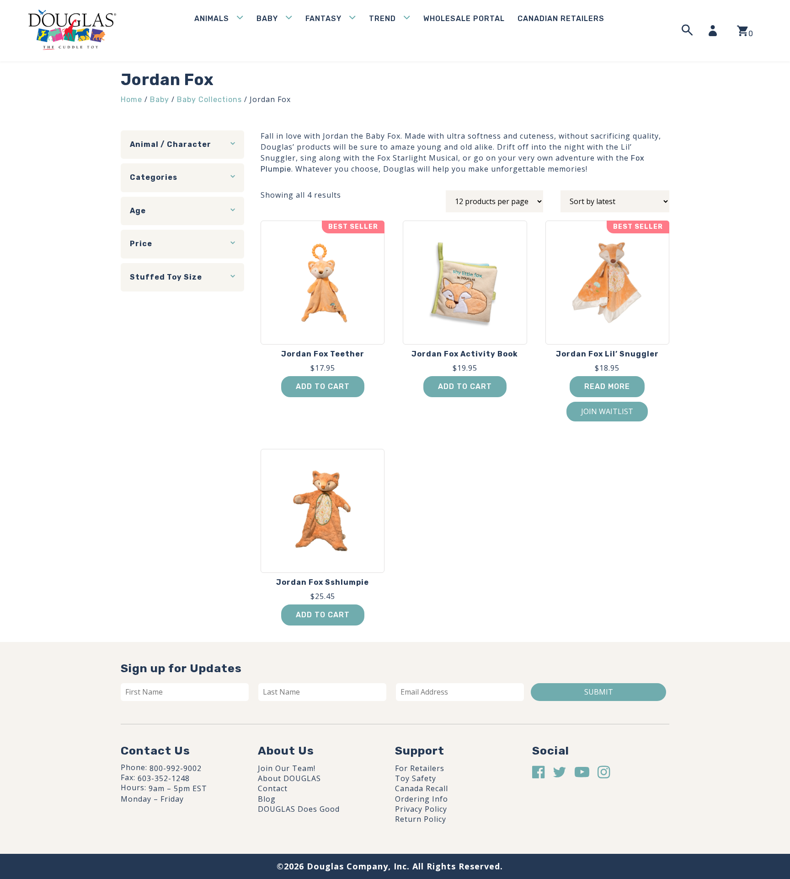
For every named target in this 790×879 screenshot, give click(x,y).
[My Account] (715, 31)
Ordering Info (421, 799)
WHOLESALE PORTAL (464, 18)
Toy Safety (415, 778)
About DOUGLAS (289, 778)
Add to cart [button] (323, 386)
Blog (267, 799)
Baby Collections (209, 99)
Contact (273, 788)
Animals (211, 18)
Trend (382, 18)
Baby (267, 18)
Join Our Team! (286, 768)
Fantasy (323, 18)
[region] (118, 810)
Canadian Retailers (561, 18)
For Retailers (419, 768)
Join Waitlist (607, 411)
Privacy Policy (421, 809)
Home (131, 99)
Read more (607, 386)
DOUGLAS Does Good (299, 809)
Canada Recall (421, 788)
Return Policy (420, 819)
